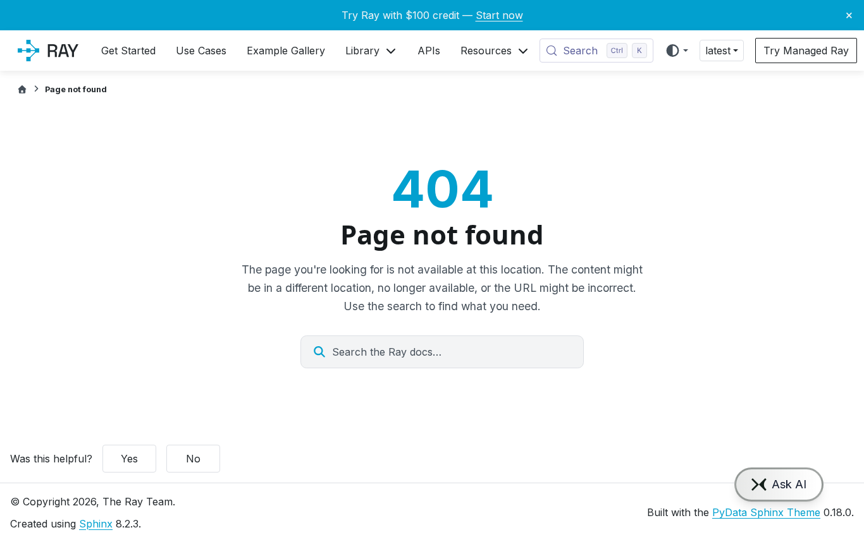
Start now (499, 15)
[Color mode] (676, 50)
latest (718, 50)
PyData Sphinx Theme (766, 512)
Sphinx (96, 523)
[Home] (22, 89)
